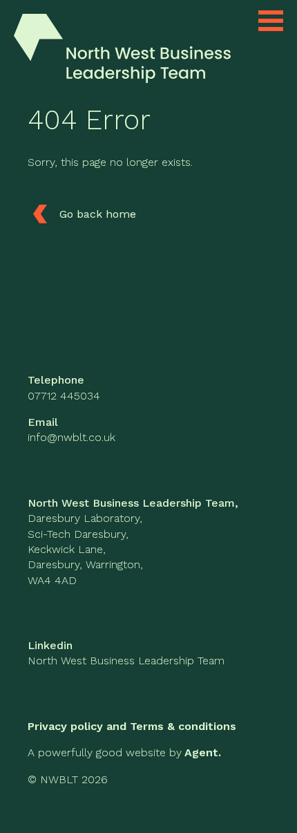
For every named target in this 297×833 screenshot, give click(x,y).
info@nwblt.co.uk (71, 437)
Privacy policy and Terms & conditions (132, 726)
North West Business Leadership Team (126, 660)
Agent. (202, 752)
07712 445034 (64, 395)
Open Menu (270, 20)
